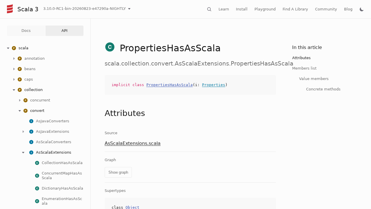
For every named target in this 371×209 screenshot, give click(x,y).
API (64, 30)
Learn (224, 9)
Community (326, 9)
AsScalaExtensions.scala (133, 143)
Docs (26, 30)
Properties (213, 85)
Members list (304, 68)
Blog (348, 9)
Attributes (301, 58)
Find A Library (295, 9)
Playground (265, 9)
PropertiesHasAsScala (169, 85)
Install (242, 9)
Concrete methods (323, 89)
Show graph (118, 172)
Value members (314, 79)
